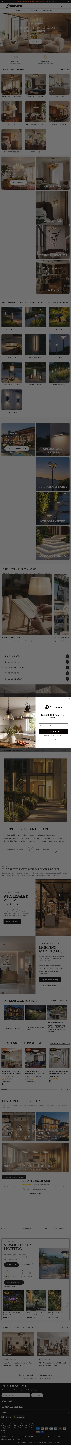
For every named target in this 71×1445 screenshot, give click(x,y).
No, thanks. (53, 740)
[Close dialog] (69, 699)
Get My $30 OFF (53, 731)
